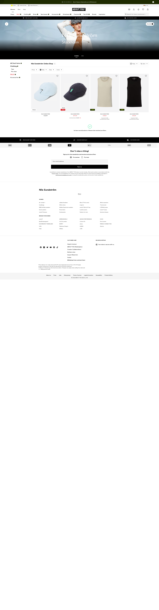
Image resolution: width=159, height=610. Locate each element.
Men (19, 9)
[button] (134, 63)
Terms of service (77, 275)
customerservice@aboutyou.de (63, 175)
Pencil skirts (62, 209)
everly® (41, 219)
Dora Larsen (103, 221)
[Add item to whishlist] (57, 76)
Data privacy (67, 275)
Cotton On (82, 221)
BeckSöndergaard (43, 221)
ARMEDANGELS (63, 219)
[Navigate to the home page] (48, 241)
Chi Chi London (63, 221)
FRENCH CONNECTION (105, 223)
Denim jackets (42, 209)
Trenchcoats (103, 205)
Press (55, 275)
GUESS (81, 226)
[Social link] (41, 247)
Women (12, 9)
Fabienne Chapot (63, 226)
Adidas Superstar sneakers (66, 207)
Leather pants (83, 209)
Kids (24, 9)
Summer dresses (104, 212)
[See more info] (45, 118)
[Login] (134, 9)
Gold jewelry (62, 212)
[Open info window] (153, 2)
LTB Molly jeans (104, 207)
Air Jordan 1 (42, 202)
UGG (40, 226)
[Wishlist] (143, 9)
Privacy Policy (55, 173)
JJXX (81, 228)
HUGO (101, 219)
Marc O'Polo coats (84, 202)
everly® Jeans (103, 209)
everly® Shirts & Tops (85, 207)
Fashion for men (84, 212)
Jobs (60, 275)
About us (48, 275)
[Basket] (148, 9)
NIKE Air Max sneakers (44, 207)
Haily (40, 228)
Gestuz (102, 226)
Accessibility (99, 275)
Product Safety (109, 275)
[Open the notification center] (138, 9)
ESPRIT (61, 223)
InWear (61, 228)
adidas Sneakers (63, 202)
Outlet (14, 5)
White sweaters (104, 202)
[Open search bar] (125, 14)
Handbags (41, 205)
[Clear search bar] (147, 14)
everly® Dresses (43, 212)
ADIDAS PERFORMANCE (86, 219)
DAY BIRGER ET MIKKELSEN (46, 223)
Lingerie (82, 205)
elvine (81, 223)
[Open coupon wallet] (129, 9)
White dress (62, 205)
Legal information (88, 275)
